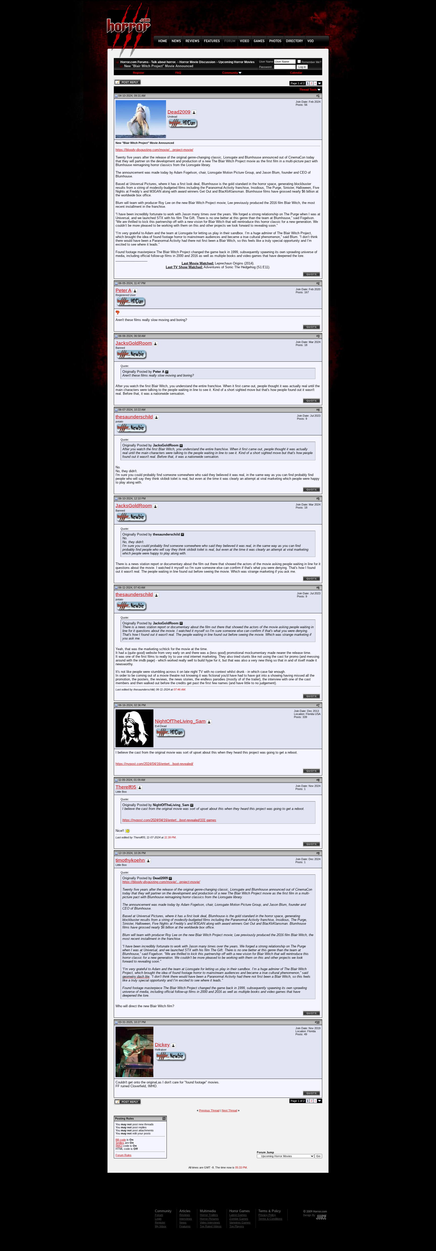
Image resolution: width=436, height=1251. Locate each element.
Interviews (185, 1218)
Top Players (236, 1226)
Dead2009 (179, 112)
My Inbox (160, 1226)
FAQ (178, 72)
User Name (266, 61)
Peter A (123, 290)
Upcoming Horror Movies (237, 62)
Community (230, 72)
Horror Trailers (209, 1214)
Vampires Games (240, 1222)
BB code (121, 1139)
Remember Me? (311, 62)
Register (138, 72)
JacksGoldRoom (134, 343)
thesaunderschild (134, 416)
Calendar (296, 72)
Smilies (120, 1142)
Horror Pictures (209, 1218)
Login (158, 1218)
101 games (208, 820)
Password (265, 66)
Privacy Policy (267, 1214)
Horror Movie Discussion (197, 62)
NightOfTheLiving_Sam (180, 721)
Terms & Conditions (270, 1218)
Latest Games (238, 1214)
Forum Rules (123, 1155)
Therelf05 (126, 787)
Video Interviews (210, 1222)
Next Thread (229, 1110)
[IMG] (119, 1145)
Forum (159, 1214)
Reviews (184, 1214)
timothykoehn (130, 860)
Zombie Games (238, 1218)
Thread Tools (308, 89)
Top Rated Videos (211, 1226)
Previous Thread (209, 1110)
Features (184, 1226)
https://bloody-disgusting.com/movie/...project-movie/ (154, 150)
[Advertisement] (243, 21)
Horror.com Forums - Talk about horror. (148, 62)
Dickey (162, 1044)
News (182, 1222)
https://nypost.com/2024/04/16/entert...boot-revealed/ (154, 764)
